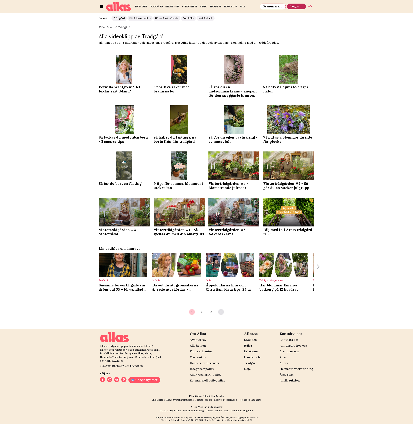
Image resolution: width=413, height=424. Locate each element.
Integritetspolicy (202, 369)
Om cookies (198, 357)
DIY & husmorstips (140, 18)
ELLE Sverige (167, 410)
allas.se (254, 417)
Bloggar (216, 6)
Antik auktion (290, 380)
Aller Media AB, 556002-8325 (189, 420)
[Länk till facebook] (102, 380)
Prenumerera (272, 6)
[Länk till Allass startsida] (118, 6)
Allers (284, 363)
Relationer (172, 6)
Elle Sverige (158, 399)
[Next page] (221, 312)
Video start (106, 27)
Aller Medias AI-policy (205, 374)
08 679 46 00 (246, 420)
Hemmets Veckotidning (296, 369)
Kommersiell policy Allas (207, 380)
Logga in (296, 6)
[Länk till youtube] (116, 380)
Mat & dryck (205, 18)
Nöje (247, 369)
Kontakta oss (289, 340)
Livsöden (141, 6)
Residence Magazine (250, 399)
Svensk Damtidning (183, 399)
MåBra (208, 399)
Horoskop (230, 6)
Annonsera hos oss (293, 345)
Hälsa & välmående (166, 18)
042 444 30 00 (195, 417)
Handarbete (189, 6)
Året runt (286, 374)
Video (203, 6)
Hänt (168, 399)
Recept (218, 399)
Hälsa (248, 345)
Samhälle (188, 18)
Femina (199, 399)
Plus (243, 6)
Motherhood (230, 399)
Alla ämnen (198, 345)
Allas (283, 357)
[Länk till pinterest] (123, 380)
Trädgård (156, 6)
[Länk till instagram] (109, 380)
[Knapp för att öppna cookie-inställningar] (310, 6)
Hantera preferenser (205, 363)
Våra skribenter (201, 351)
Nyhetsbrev (198, 340)
